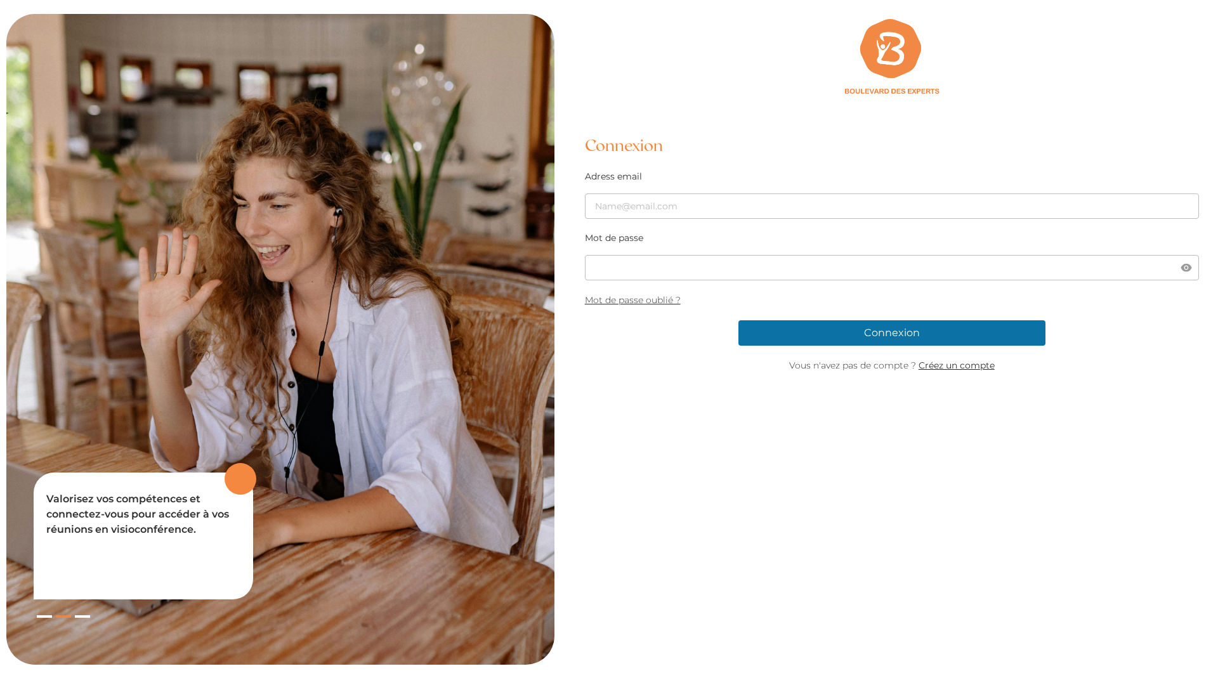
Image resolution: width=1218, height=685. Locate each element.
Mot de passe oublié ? (633, 300)
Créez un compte (957, 365)
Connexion (892, 333)
